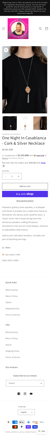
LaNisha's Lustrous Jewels (20, 432)
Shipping (5, 158)
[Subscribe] (41, 383)
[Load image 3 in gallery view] (40, 123)
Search (9, 302)
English (24, 412)
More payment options (25, 201)
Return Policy (12, 296)
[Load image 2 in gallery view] (25, 123)
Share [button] (7, 247)
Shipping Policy (12, 308)
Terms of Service (13, 315)
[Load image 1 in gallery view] (10, 123)
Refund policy (12, 290)
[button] (3, 29)
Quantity (5, 171)
